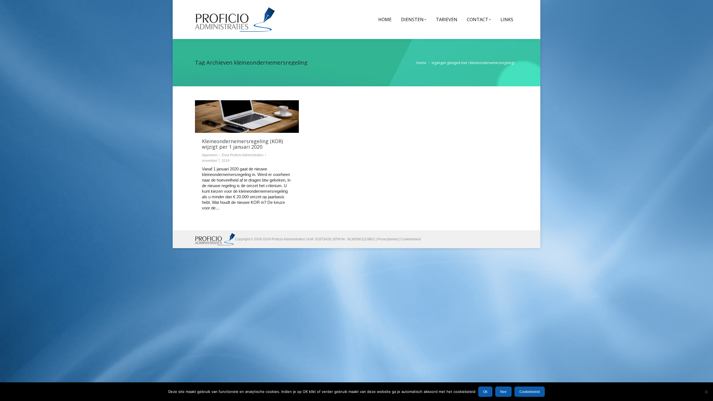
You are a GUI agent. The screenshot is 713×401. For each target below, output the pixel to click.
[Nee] (706, 392)
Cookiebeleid (411, 239)
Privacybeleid (387, 239)
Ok (485, 392)
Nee (503, 392)
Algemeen (210, 155)
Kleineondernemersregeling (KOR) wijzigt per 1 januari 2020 (242, 144)
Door (242, 155)
